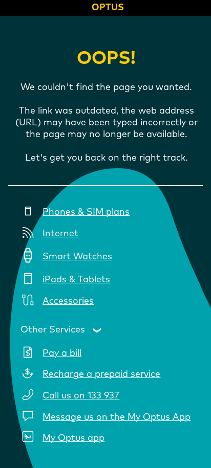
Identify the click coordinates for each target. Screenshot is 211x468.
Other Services (52, 330)
